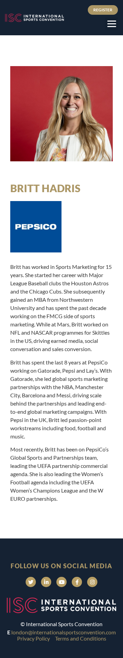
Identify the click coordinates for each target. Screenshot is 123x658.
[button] (111, 23)
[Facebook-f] (77, 582)
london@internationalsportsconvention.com (63, 632)
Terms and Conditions (80, 638)
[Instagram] (92, 582)
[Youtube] (61, 582)
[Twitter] (31, 582)
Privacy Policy (33, 638)
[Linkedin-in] (46, 582)
